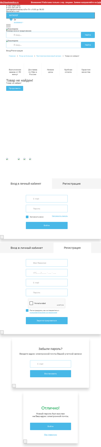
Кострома (63, 168)
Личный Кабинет (13, 151)
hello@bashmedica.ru (15, 9)
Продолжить (14, 88)
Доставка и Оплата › (15, 105)
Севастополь (28, 168)
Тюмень (79, 172)
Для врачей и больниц (16, 130)
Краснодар (66, 170)
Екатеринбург (52, 168)
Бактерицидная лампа (16, 132)
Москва (30, 174)
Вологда (10, 174)
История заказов (13, 153)
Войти (47, 225)
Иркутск (56, 170)
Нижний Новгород (77, 168)
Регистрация (72, 183)
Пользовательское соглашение (20, 118)
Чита (86, 172)
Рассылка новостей (15, 157)
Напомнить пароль (60, 216)
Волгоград (38, 172)
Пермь (19, 168)
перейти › (37, 107)
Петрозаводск (12, 170)
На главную (50, 434)
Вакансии (10, 122)
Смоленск (24, 170)
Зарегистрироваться (47, 320)
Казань (47, 172)
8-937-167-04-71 (13, 8)
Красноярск (56, 172)
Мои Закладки (12, 155)
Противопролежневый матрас (48, 56)
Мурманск (10, 168)
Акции (9, 144)
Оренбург (39, 174)
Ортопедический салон (16, 136)
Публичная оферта (14, 120)
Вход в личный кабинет (27, 248)
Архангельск (69, 166)
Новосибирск (78, 170)
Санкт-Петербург (51, 174)
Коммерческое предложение (18, 31)
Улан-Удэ (64, 174)
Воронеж (80, 166)
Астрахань (40, 168)
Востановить (50, 373)
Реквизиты (11, 115)
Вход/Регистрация (14, 51)
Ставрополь (17, 172)
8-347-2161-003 (13, 6)
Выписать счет (12, 11)
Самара (71, 172)
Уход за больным (26, 56)
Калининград (20, 174)
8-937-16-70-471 (13, 99)
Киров (88, 166)
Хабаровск (34, 170)
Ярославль (74, 174)
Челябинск (28, 172)
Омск (65, 172)
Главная (12, 56)
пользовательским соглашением (43, 312)
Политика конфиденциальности (20, 117)
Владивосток (46, 170)
